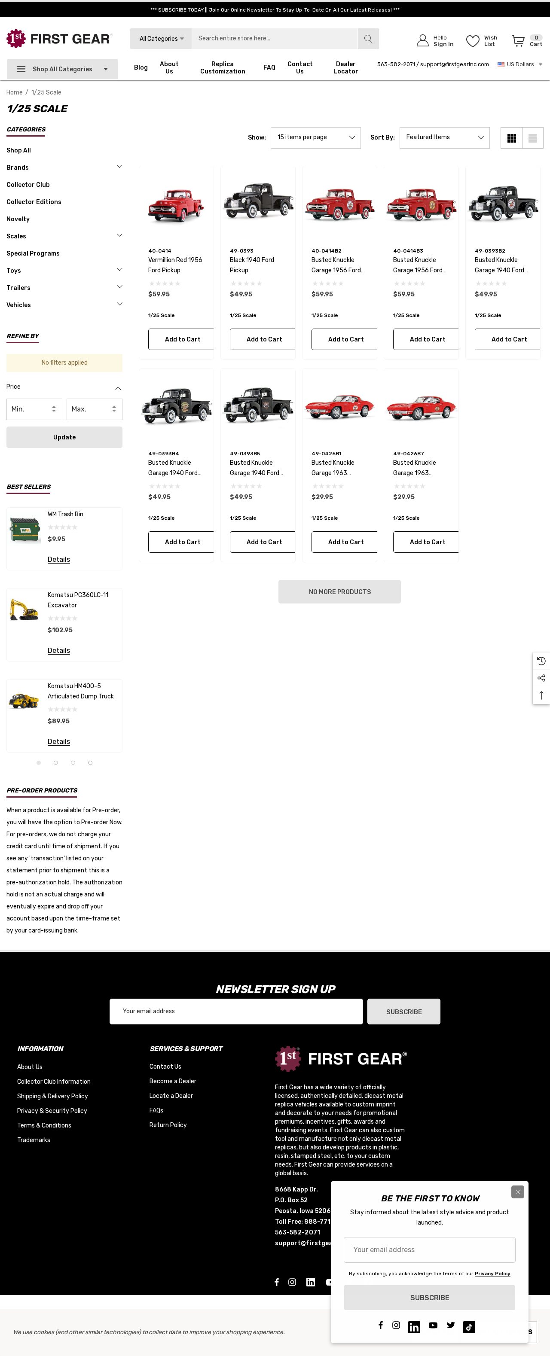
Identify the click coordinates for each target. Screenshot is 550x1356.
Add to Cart (182, 339)
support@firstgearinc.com (454, 64)
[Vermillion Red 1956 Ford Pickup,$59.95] (176, 203)
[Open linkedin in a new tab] (312, 1282)
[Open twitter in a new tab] (451, 1327)
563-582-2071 (396, 64)
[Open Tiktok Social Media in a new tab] (469, 1327)
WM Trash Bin (65, 514)
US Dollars (519, 64)
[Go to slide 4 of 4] (90, 763)
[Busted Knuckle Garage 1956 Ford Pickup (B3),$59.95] (421, 203)
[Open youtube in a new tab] (433, 1327)
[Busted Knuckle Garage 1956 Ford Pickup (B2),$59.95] (339, 203)
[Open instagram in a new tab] (293, 1282)
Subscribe (404, 1012)
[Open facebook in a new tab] (277, 1282)
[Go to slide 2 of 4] (56, 763)
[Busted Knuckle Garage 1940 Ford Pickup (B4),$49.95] (176, 406)
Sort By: (382, 138)
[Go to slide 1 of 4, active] (39, 763)
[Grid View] (511, 138)
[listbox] (445, 138)
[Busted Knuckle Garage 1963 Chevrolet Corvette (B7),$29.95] (421, 406)
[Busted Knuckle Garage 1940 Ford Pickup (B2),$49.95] (503, 203)
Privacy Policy (492, 1274)
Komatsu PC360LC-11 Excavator (78, 600)
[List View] (533, 138)
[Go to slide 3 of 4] (73, 763)
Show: (257, 138)
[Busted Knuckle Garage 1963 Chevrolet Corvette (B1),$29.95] (339, 406)
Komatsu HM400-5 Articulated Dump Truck (81, 691)
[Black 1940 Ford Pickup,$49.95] (258, 203)
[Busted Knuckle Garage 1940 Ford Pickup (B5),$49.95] (258, 406)
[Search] (368, 38)
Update (64, 437)
